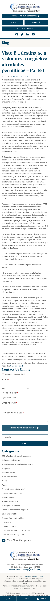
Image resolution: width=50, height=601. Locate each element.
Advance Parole (8, 472)
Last (27, 388)
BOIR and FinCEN (9, 514)
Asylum (5, 485)
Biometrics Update (10, 501)
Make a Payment (24, 29)
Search (35, 22)
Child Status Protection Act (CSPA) (16, 530)
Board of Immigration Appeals (15, 509)
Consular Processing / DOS (13, 534)
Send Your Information (23, 428)
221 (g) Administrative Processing (16, 456)
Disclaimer (28, 576)
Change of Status (9, 526)
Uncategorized (16, 366)
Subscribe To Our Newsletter (24, 16)
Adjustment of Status (11, 460)
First (3, 388)
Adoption (6, 468)
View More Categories (19, 540)
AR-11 (4, 481)
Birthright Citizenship (11, 505)
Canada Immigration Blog (13, 518)
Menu (13, 22)
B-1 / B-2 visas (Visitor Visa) (13, 489)
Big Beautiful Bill (9, 497)
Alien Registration (9, 476)
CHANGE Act (7, 522)
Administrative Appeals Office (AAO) (17, 464)
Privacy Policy (38, 576)
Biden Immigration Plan (12, 493)
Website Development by (25, 569)
